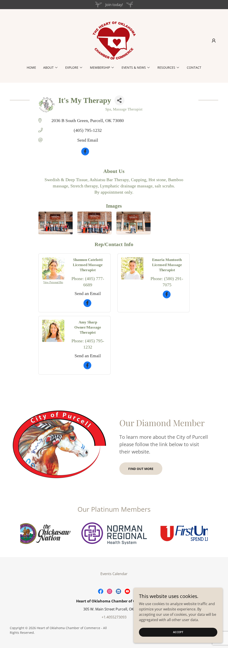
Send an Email (88, 293)
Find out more (140, 469)
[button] (213, 40)
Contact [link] (194, 67)
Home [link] (31, 67)
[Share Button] (119, 100)
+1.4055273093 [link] (114, 617)
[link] (113, 40)
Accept (178, 632)
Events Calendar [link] (114, 573)
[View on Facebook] (85, 153)
